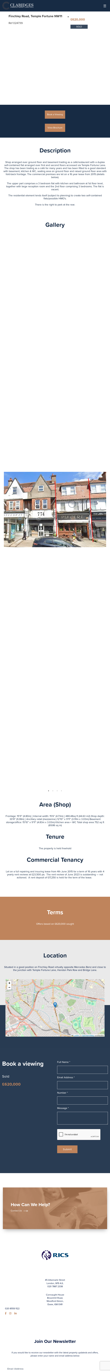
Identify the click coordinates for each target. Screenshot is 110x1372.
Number (62, 1092)
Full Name (63, 1062)
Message (63, 1108)
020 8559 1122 (12, 1308)
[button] (55, 1005)
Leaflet (76, 1035)
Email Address (66, 1077)
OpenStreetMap (88, 1035)
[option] (55, 509)
